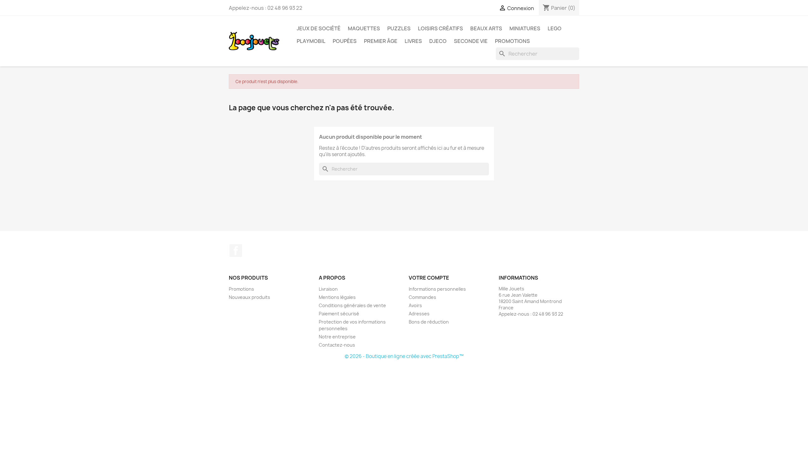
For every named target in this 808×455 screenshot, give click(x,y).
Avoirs (415, 305)
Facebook (235, 250)
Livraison (328, 289)
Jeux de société (319, 28)
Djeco (438, 41)
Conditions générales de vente (352, 305)
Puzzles (399, 28)
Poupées (345, 41)
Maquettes (364, 28)
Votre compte (429, 277)
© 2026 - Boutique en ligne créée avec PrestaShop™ (404, 356)
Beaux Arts (486, 28)
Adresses (419, 314)
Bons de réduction (429, 322)
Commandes (422, 297)
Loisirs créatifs (440, 28)
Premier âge (380, 41)
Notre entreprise (337, 337)
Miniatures (524, 28)
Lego (554, 28)
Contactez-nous (337, 345)
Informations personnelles (437, 289)
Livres (413, 41)
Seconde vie (471, 41)
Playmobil (311, 41)
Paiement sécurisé (339, 314)
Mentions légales (337, 297)
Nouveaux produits (249, 297)
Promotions (512, 41)
